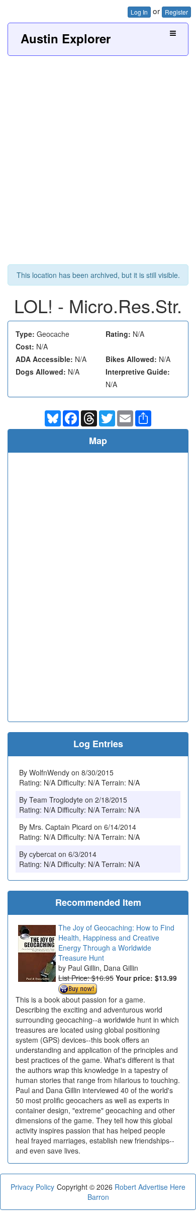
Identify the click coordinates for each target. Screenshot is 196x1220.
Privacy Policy (32, 1187)
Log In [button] (139, 12)
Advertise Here (161, 1187)
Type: (25, 334)
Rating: (118, 334)
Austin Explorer (66, 38)
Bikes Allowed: (131, 359)
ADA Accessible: (44, 359)
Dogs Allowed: (41, 372)
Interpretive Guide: (138, 372)
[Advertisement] (98, 159)
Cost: (25, 346)
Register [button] (176, 12)
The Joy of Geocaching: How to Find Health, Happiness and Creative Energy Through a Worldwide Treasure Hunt (116, 942)
